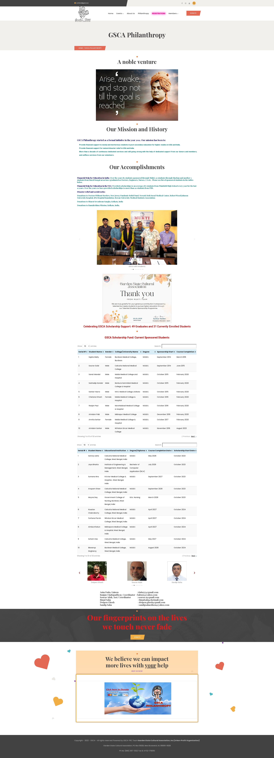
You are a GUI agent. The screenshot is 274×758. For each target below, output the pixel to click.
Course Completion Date (159, 450)
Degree (146, 352)
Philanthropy (143, 13)
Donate (193, 13)
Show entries (87, 346)
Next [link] (193, 436)
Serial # (82, 352)
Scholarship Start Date (184, 450)
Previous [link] (186, 436)
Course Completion (185, 352)
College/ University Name (126, 352)
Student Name (95, 352)
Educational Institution (115, 450)
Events (119, 13)
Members (173, 13)
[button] (79, 239)
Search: (158, 346)
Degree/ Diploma (137, 450)
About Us (131, 13)
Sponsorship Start (165, 352)
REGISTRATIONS (158, 13)
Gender (108, 352)
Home (110, 13)
